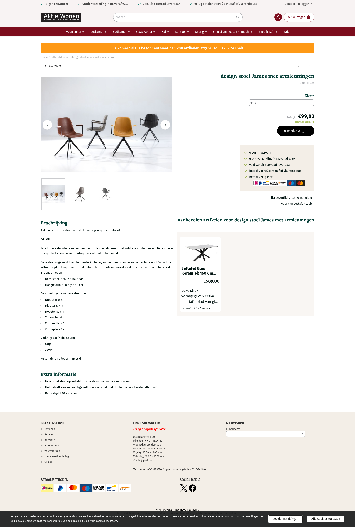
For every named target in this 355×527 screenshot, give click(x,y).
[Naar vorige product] (299, 66)
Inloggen (304, 4)
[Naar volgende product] (309, 66)
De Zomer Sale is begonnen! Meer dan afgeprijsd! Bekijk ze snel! (177, 48)
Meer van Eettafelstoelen (297, 203)
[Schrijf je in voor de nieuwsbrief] (301, 434)
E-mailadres (257, 429)
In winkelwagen (296, 131)
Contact (290, 4)
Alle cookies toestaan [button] (325, 519)
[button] (278, 17)
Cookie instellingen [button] (285, 519)
